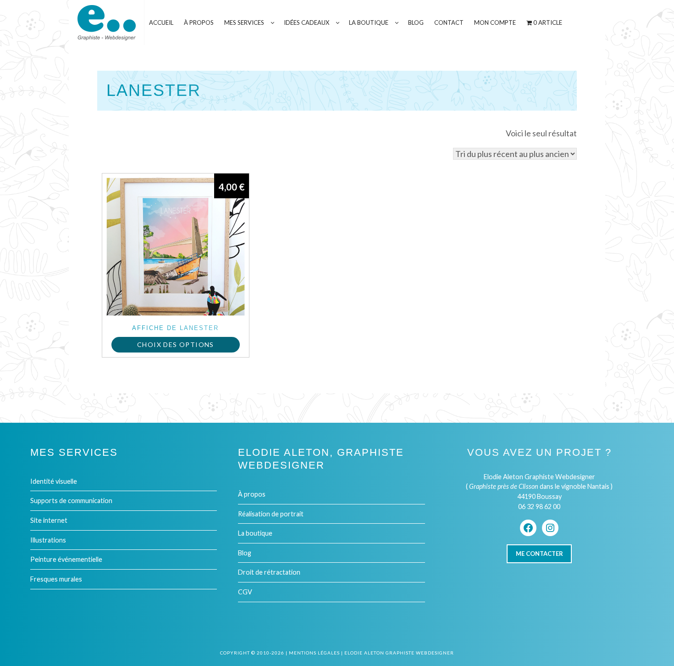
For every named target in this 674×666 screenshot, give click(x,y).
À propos (251, 494)
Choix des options (175, 344)
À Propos (199, 22)
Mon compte (495, 22)
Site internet (48, 520)
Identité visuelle (53, 481)
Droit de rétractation (269, 572)
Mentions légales (314, 652)
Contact (449, 22)
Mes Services (244, 22)
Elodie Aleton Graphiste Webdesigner (399, 652)
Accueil (161, 22)
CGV (245, 592)
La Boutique (368, 22)
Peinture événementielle (66, 559)
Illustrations (48, 540)
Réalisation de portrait (271, 514)
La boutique (255, 533)
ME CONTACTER (539, 553)
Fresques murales (56, 579)
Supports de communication (71, 500)
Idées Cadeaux (306, 22)
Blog (416, 22)
